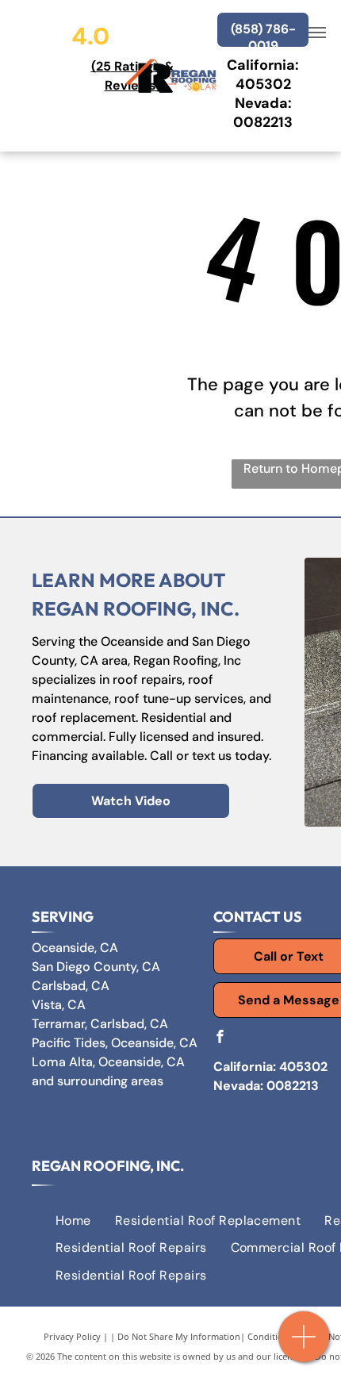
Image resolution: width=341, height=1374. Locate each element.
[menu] (317, 32)
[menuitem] (73, 1220)
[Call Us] (304, 1345)
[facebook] (219, 1038)
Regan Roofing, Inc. (108, 1166)
